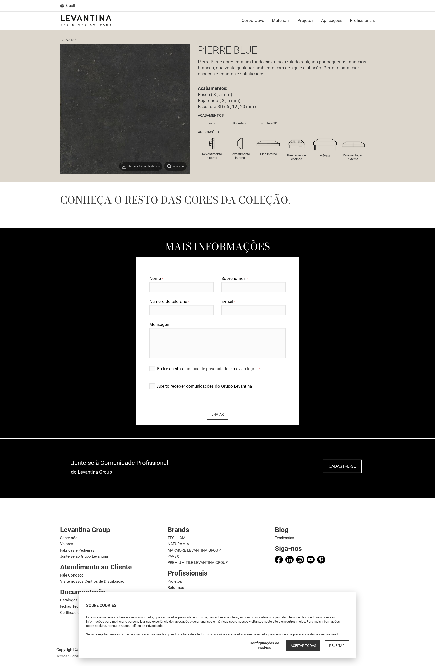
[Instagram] (300, 560)
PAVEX (173, 556)
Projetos (175, 581)
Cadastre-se (342, 466)
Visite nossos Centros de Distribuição (92, 581)
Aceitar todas (303, 646)
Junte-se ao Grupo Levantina (84, 556)
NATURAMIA (178, 544)
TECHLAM (176, 538)
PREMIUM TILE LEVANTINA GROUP (198, 562)
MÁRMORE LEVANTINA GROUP (194, 550)
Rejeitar (337, 646)
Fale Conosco (72, 575)
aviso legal (246, 368)
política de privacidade (207, 368)
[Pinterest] (321, 560)
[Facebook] (279, 560)
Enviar (217, 414)
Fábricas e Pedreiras (77, 550)
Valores (66, 544)
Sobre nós (68, 538)
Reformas (176, 587)
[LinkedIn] (289, 560)
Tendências (284, 538)
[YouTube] (311, 560)
